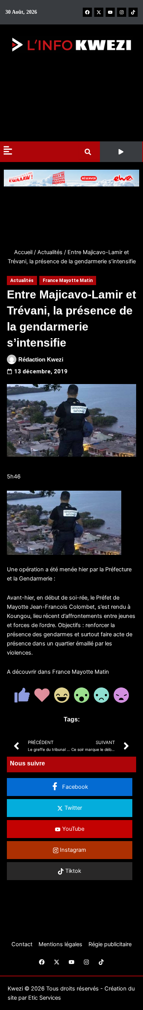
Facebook (74, 786)
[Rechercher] (89, 152)
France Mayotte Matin (68, 280)
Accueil (23, 252)
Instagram (72, 849)
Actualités (50, 252)
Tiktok (72, 870)
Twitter (72, 807)
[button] (121, 151)
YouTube (72, 828)
